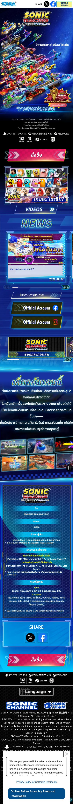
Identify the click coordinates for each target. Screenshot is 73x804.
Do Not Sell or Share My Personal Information (33, 793)
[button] (15, 287)
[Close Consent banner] (67, 754)
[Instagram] (53, 4)
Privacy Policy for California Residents (36, 782)
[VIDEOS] (36, 190)
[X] (46, 4)
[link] (36, 257)
